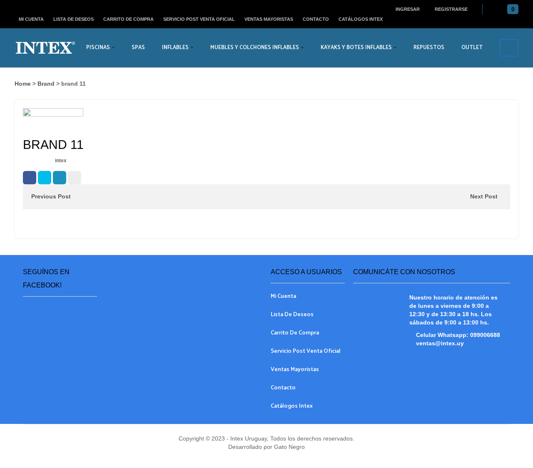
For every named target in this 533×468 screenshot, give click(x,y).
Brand (46, 83)
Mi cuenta (31, 19)
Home (23, 83)
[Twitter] (44, 177)
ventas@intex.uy (440, 343)
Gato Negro (288, 446)
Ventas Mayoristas (268, 19)
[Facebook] (29, 177)
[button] (510, 9)
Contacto (316, 19)
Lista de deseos (73, 19)
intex (61, 160)
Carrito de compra (128, 19)
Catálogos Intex (361, 19)
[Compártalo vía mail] (74, 177)
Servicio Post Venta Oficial (199, 19)
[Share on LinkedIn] (59, 177)
